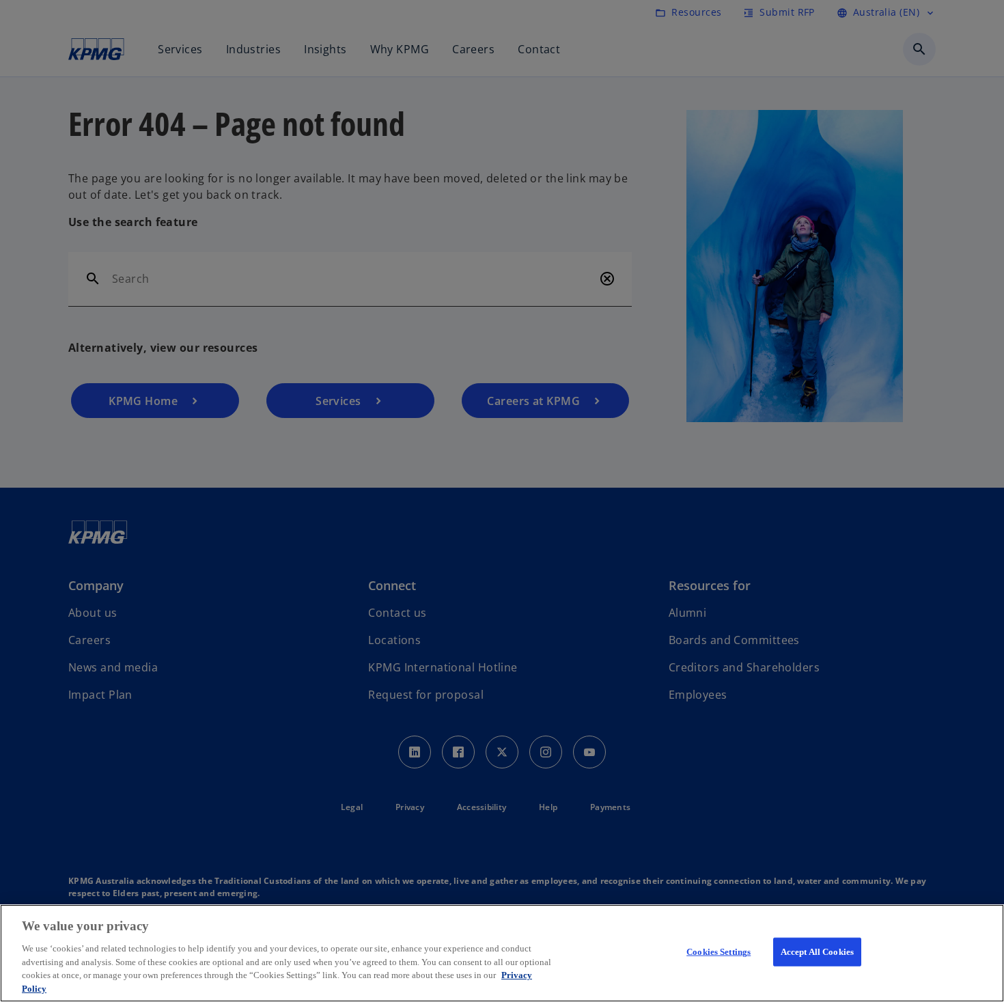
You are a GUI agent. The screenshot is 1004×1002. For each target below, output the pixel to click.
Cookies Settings (718, 952)
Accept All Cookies (817, 952)
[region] (502, 953)
